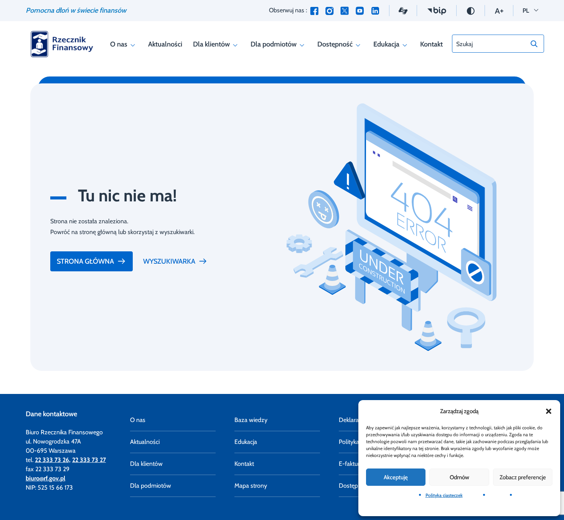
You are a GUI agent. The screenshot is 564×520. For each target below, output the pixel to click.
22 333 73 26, (53, 460)
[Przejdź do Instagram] (329, 10)
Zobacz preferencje (523, 477)
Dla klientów (211, 44)
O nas (118, 44)
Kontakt (431, 44)
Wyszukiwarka (169, 261)
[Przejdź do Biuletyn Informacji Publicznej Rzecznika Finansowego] (436, 10)
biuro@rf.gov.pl (45, 478)
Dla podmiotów (274, 44)
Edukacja (386, 44)
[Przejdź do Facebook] (314, 10)
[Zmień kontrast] (470, 10)
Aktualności (165, 44)
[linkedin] (375, 10)
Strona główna (85, 261)
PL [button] (530, 10)
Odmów (459, 477)
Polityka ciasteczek (444, 495)
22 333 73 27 (89, 460)
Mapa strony (250, 485)
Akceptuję (396, 477)
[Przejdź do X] (344, 10)
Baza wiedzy (250, 420)
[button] (548, 411)
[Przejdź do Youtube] (360, 10)
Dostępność (335, 44)
